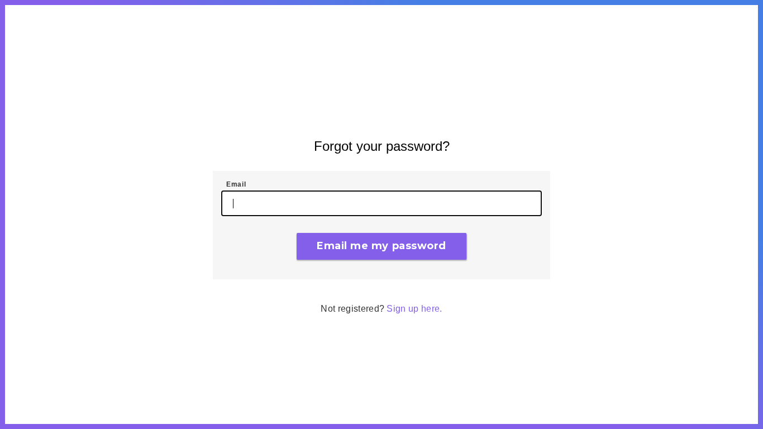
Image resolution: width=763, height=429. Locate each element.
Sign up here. (414, 308)
